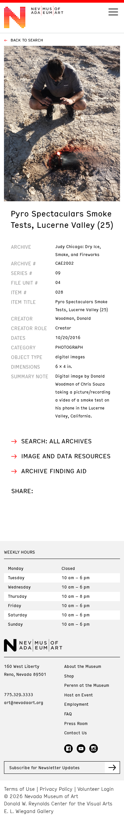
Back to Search (26, 40)
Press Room (76, 723)
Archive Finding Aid (54, 471)
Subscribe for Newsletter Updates (44, 767)
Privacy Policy (56, 789)
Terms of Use (19, 789)
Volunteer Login (95, 789)
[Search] (113, 13)
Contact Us (75, 732)
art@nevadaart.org (23, 702)
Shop (69, 676)
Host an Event (78, 694)
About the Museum (82, 666)
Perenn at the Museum (86, 685)
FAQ (68, 713)
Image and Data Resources (65, 456)
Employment (76, 704)
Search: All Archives (56, 441)
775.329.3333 (18, 694)
